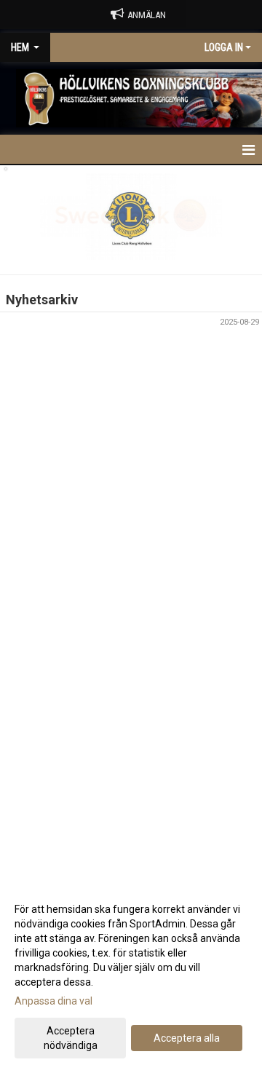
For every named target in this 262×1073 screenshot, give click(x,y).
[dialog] (131, 976)
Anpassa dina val (53, 1001)
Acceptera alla (187, 1038)
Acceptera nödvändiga (71, 1038)
